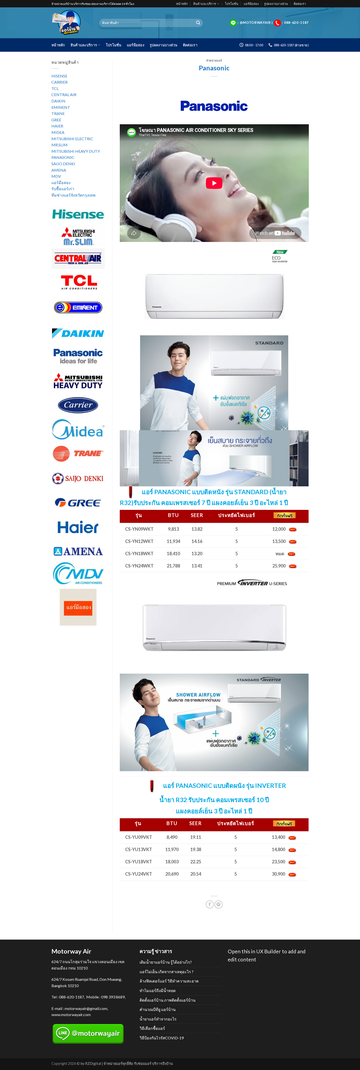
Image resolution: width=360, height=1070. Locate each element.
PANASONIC (62, 157)
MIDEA (57, 132)
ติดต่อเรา (300, 4)
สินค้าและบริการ (204, 4)
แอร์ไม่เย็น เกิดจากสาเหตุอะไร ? (166, 971)
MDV (56, 176)
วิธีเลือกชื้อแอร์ (152, 1028)
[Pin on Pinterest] (219, 904)
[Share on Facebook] (210, 904)
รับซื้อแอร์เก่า (62, 188)
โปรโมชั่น (231, 4)
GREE (56, 119)
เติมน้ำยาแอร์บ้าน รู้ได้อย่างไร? (166, 962)
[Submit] (198, 23)
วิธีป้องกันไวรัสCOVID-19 (162, 1037)
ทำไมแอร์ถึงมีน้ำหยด (158, 990)
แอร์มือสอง (251, 4)
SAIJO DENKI (63, 163)
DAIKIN (58, 101)
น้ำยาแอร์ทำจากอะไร (158, 1019)
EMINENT (60, 107)
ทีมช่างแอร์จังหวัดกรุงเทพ (73, 195)
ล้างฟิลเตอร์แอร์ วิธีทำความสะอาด (169, 981)
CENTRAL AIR (63, 94)
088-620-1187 (71, 996)
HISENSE (59, 76)
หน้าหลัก (182, 4)
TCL (55, 88)
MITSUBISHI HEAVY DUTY (75, 151)
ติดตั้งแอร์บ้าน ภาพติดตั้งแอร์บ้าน (167, 1000)
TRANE (58, 113)
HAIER (57, 126)
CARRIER (59, 82)
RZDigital (93, 1063)
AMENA (58, 170)
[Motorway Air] (71, 22)
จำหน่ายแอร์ (214, 60)
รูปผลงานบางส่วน (276, 4)
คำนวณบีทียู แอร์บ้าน (158, 1009)
